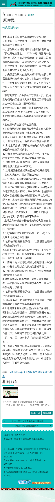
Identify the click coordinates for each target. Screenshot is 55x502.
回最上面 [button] (47, 412)
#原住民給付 (16, 372)
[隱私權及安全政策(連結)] (41, 483)
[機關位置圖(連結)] (24, 483)
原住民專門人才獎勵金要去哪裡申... (28, 421)
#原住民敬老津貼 (33, 372)
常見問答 (19, 15)
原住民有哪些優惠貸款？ (26, 425)
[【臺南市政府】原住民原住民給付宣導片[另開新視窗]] (10, 392)
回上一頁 (35, 412)
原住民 (31, 15)
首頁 (9, 15)
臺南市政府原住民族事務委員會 (31, 3)
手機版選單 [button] (3, 3)
